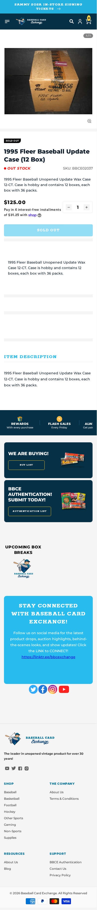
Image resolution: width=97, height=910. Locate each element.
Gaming (10, 824)
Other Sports (13, 818)
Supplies (10, 837)
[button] (72, 22)
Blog (7, 868)
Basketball (11, 798)
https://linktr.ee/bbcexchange (48, 657)
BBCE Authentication (66, 862)
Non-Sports (12, 831)
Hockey (9, 811)
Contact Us (58, 868)
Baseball (10, 792)
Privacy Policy (60, 875)
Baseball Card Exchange (39, 893)
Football (10, 805)
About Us (57, 792)
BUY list (26, 465)
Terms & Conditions (64, 798)
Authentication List (29, 511)
